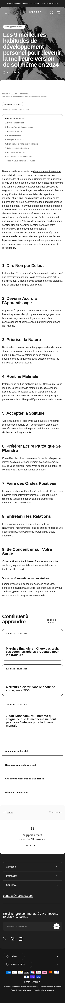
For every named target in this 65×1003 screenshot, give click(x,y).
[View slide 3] (34, 845)
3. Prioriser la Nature (13, 131)
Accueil (5, 93)
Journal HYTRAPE (12, 104)
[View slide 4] (38, 845)
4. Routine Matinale (13, 136)
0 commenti (57, 812)
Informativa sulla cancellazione (43, 990)
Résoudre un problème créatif (20, 765)
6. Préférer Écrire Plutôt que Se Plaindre (21, 144)
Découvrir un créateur (16, 792)
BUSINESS (24, 93)
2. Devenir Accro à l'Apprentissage (19, 127)
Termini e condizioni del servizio (51, 986)
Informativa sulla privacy (29, 986)
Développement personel (14, 27)
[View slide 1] (27, 845)
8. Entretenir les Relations (15, 152)
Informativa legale (24, 990)
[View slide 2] (30, 845)
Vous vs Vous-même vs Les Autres (21, 161)
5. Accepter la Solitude (14, 140)
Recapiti (14, 990)
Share (10, 812)
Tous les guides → (52, 621)
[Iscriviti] (57, 926)
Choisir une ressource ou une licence (24, 779)
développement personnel (47, 171)
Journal (14, 93)
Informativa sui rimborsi (12, 986)
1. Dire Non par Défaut (14, 123)
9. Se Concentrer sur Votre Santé (18, 157)
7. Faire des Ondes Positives (17, 148)
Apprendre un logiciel (16, 751)
